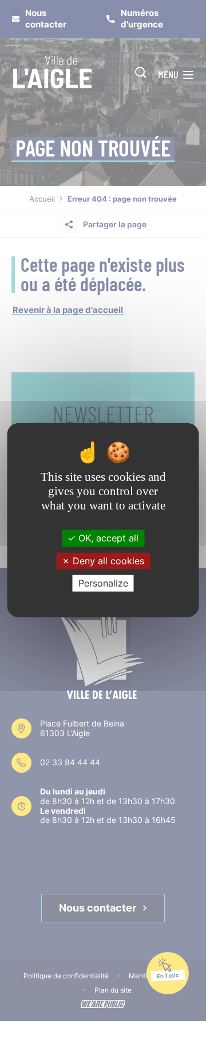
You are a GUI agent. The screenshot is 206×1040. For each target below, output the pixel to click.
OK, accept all (107, 538)
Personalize (103, 583)
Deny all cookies (107, 560)
